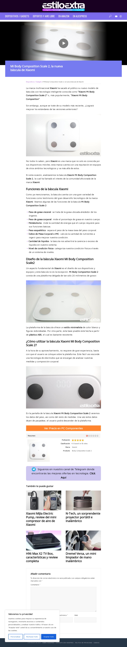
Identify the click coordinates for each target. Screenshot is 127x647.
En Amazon (63, 16)
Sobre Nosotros (48, 642)
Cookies (96, 642)
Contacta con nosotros (64, 642)
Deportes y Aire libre (44, 16)
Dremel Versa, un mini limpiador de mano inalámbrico (81, 557)
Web (76, 615)
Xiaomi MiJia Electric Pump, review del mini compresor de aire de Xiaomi (41, 519)
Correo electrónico (60, 615)
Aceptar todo (49, 637)
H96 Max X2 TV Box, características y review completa (42, 557)
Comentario (35, 585)
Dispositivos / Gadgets (17, 16)
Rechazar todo (32, 637)
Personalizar (15, 637)
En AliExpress (80, 16)
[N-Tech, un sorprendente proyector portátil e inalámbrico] (83, 500)
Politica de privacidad (83, 642)
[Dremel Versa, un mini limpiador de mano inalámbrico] (83, 540)
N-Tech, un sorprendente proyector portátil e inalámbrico (83, 517)
